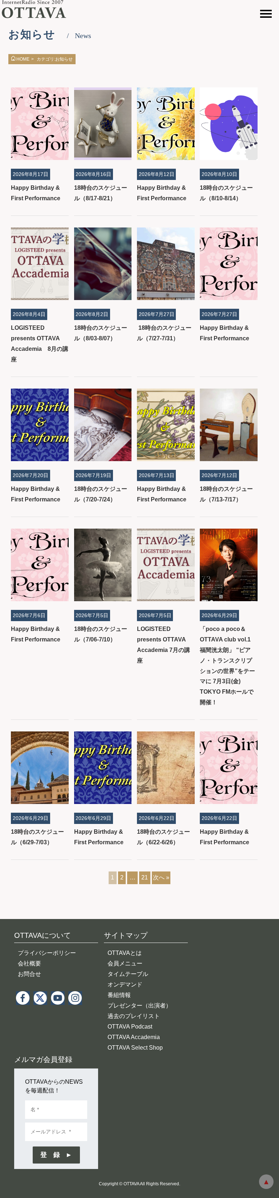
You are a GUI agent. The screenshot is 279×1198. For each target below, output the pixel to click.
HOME (22, 59)
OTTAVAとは (125, 953)
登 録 (50, 1154)
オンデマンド (125, 984)
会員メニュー (125, 963)
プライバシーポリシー (47, 953)
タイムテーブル (128, 974)
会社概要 (29, 963)
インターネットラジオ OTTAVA (37, 9)
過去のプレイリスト (134, 1016)
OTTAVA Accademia (134, 1037)
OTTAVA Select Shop (135, 1048)
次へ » (161, 877)
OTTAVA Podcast (130, 1026)
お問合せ (29, 974)
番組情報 (119, 995)
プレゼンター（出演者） (139, 1005)
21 (144, 877)
